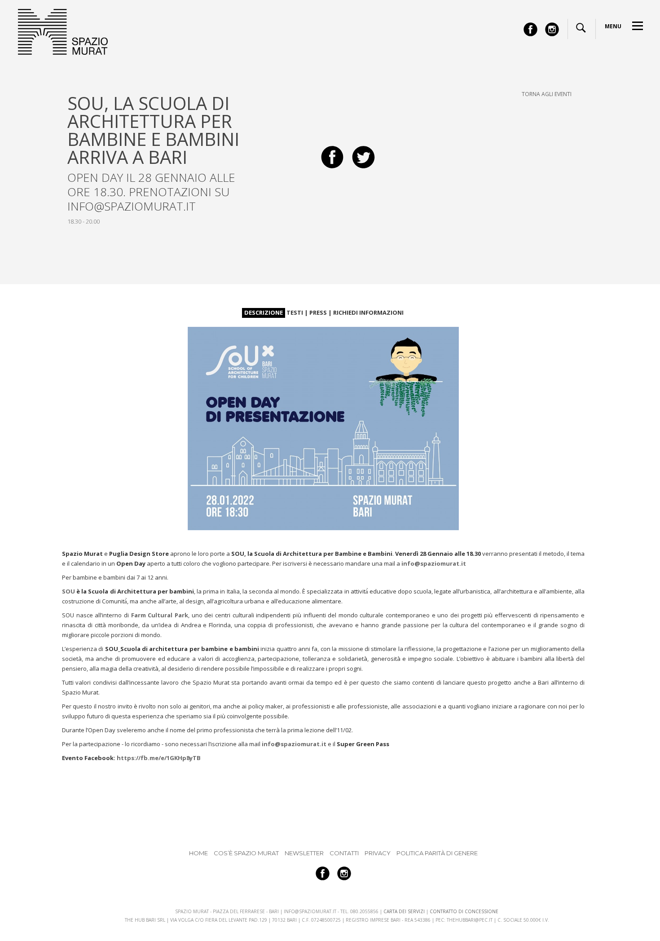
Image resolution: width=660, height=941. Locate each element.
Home (198, 853)
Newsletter (304, 853)
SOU (68, 591)
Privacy (378, 853)
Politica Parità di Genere (437, 853)
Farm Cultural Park (159, 615)
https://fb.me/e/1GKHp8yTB (159, 758)
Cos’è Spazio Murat (246, 853)
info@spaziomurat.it (433, 563)
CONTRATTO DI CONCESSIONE (464, 911)
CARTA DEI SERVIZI (404, 911)
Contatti (344, 853)
